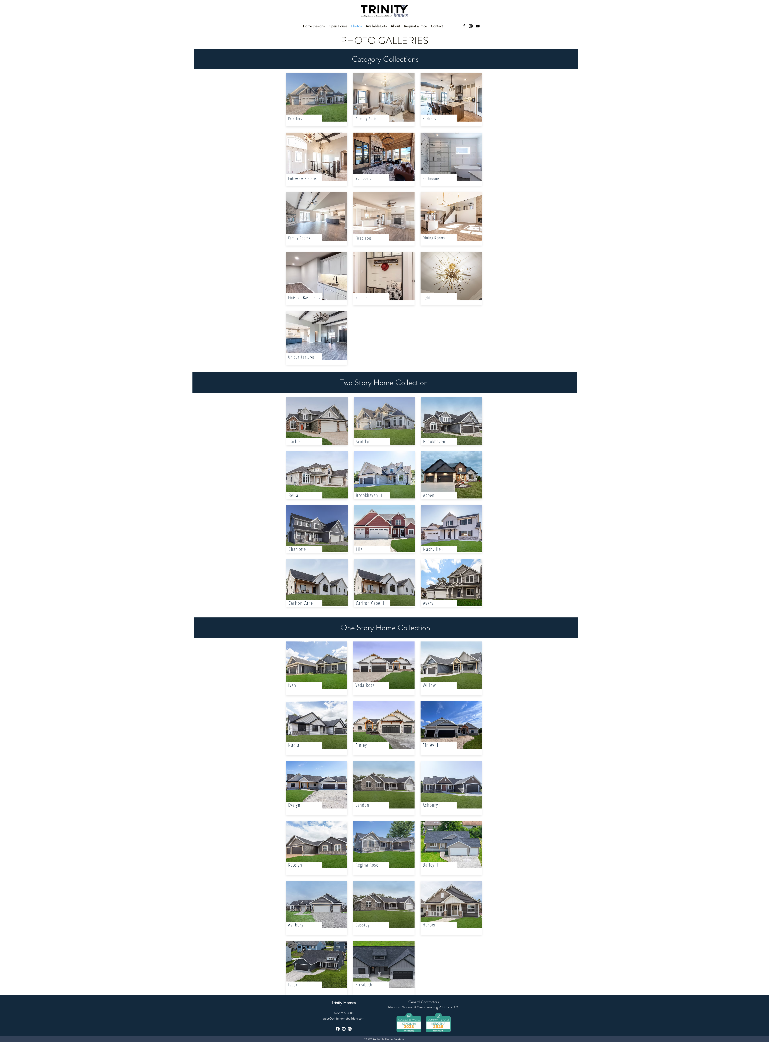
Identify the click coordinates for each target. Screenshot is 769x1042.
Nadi (292, 745)
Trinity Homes (344, 1002)
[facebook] (464, 26)
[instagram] (470, 26)
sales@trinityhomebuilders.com (343, 1018)
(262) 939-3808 (343, 1013)
